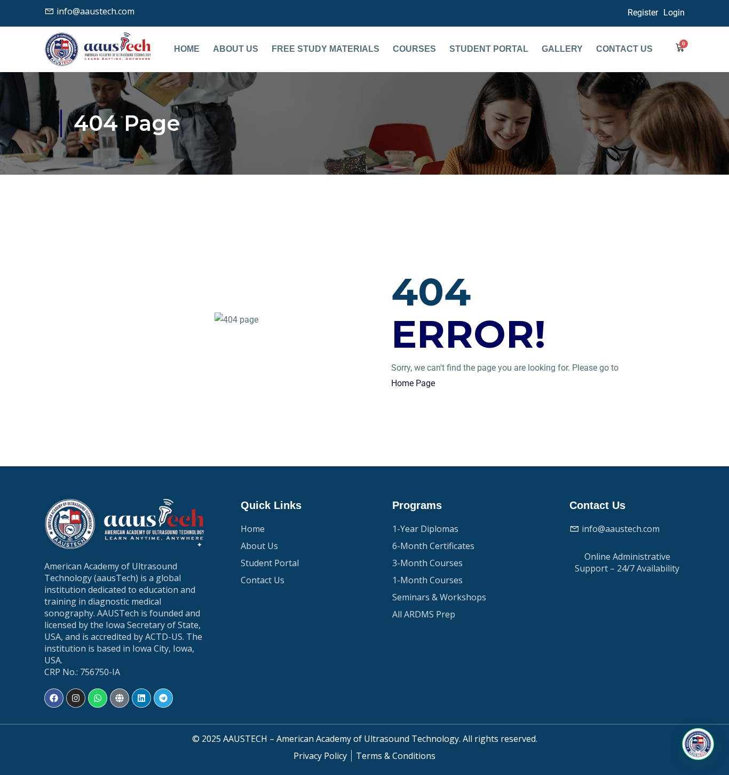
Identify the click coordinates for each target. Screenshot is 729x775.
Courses (414, 48)
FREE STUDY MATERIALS (325, 48)
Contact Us (624, 48)
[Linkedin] (141, 698)
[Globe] (119, 698)
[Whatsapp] (97, 698)
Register (643, 12)
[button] (698, 744)
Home (187, 48)
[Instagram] (75, 698)
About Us (235, 48)
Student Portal (488, 48)
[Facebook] (54, 698)
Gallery (562, 48)
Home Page (413, 383)
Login (674, 12)
